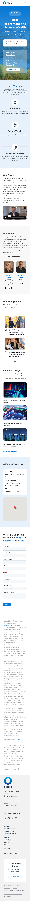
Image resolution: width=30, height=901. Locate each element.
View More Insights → (11, 451)
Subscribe (15, 877)
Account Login (11, 57)
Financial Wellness (9, 831)
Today (15, 361)
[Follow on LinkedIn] (5, 818)
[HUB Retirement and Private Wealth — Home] (7, 2)
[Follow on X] (16, 818)
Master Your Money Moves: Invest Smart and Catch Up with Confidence (17, 354)
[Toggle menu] (25, 2)
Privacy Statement (9, 885)
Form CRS (17, 739)
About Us (6, 837)
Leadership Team (8, 840)
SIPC (11, 625)
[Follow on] (19, 818)
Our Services (11, 41)
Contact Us (13, 69)
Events (10, 44)
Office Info (18, 44)
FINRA (6, 625)
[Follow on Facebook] (12, 818)
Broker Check (10, 55)
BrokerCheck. (15, 736)
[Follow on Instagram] (9, 818)
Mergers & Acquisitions (10, 853)
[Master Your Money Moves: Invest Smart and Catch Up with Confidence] (15, 344)
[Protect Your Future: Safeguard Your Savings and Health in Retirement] (15, 322)
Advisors (6, 842)
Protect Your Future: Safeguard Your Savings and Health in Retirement (16, 333)
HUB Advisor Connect (10, 833)
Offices (6, 844)
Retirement (7, 826)
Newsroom (7, 848)
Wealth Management (10, 828)
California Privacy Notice (17, 890)
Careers (6, 851)
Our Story (21, 41)
